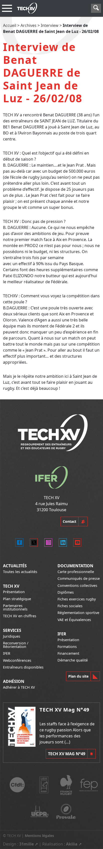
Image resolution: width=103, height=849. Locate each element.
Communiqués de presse (79, 578)
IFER (6, 653)
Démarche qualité (73, 660)
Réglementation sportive (78, 612)
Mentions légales (39, 835)
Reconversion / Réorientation (15, 645)
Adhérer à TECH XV (19, 687)
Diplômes (66, 592)
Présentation (14, 591)
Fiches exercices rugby (77, 599)
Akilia (72, 844)
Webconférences (17, 660)
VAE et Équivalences (74, 619)
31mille (26, 844)
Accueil (9, 25)
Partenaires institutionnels (15, 607)
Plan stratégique (17, 598)
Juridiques (11, 636)
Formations (67, 646)
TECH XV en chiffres (19, 616)
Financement (68, 653)
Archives (28, 25)
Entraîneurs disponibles (23, 667)
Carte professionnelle (76, 571)
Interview (49, 25)
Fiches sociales (70, 605)
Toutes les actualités (20, 571)
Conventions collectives (77, 585)
